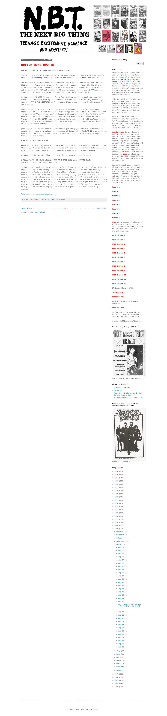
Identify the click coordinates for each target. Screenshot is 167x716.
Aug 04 (121, 637)
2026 (117, 471)
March (119, 664)
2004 (117, 684)
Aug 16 (121, 592)
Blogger (94, 710)
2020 (117, 491)
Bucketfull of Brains (123, 388)
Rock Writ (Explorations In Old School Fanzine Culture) (128, 394)
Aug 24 (121, 570)
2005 (117, 680)
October (120, 538)
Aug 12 (121, 612)
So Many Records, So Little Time (128, 398)
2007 (117, 674)
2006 (117, 677)
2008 (117, 529)
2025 (117, 475)
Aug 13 (121, 601)
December (120, 532)
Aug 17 (121, 589)
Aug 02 (121, 644)
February (120, 667)
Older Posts (101, 208)
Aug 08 (121, 625)
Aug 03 (121, 641)
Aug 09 (121, 621)
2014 (117, 510)
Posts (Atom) (39, 212)
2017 (117, 500)
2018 (117, 497)
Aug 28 (121, 557)
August (119, 544)
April (119, 661)
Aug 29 (121, 554)
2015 (117, 507)
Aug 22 (121, 576)
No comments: (62, 199)
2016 (117, 503)
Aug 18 (121, 586)
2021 (117, 487)
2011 (117, 519)
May (118, 657)
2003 (117, 687)
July (118, 651)
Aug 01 (121, 647)
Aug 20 (121, 579)
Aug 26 (121, 563)
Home (64, 208)
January (120, 670)
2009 (117, 526)
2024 (117, 478)
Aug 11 (121, 615)
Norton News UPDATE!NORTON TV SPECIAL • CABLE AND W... (129, 606)
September (121, 541)
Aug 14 (121, 598)
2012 (117, 516)
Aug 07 (121, 628)
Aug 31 (121, 547)
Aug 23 (121, 573)
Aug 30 (121, 550)
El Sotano (118, 390)
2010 (117, 522)
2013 (117, 513)
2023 (117, 481)
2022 (117, 484)
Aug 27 (121, 560)
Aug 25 (121, 566)
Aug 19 (121, 582)
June (118, 654)
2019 (117, 494)
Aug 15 (121, 595)
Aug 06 (121, 631)
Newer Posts (27, 208)
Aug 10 (121, 618)
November (120, 535)
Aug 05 (121, 634)
